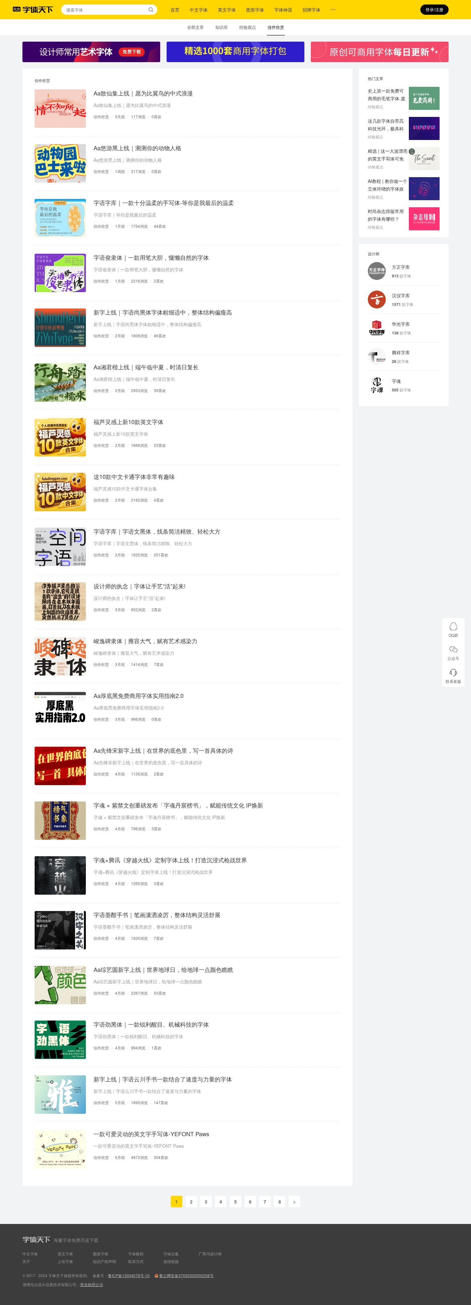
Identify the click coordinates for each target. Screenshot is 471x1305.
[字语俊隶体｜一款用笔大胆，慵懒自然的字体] (60, 273)
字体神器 (283, 9)
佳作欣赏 (276, 27)
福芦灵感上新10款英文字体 (128, 421)
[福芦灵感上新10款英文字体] (60, 437)
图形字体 (255, 9)
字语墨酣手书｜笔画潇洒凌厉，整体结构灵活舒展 (157, 914)
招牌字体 (311, 9)
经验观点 (247, 27)
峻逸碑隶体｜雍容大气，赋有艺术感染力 (145, 640)
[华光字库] (377, 328)
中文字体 (199, 9)
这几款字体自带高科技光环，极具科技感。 (386, 128)
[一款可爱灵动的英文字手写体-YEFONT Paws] (60, 1149)
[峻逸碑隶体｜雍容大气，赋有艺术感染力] (60, 656)
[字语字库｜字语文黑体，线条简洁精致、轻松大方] (60, 547)
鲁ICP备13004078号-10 (129, 1275)
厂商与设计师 (210, 1253)
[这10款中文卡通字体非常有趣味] (60, 492)
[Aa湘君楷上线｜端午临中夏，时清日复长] (60, 382)
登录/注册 (434, 9)
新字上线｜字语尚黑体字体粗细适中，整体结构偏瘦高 (163, 312)
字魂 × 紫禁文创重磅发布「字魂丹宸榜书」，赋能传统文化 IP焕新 (178, 805)
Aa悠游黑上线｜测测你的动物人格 (137, 148)
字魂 (396, 381)
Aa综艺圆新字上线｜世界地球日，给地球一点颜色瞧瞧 (163, 969)
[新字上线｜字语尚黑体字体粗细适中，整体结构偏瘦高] (60, 327)
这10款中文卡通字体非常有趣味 (134, 476)
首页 (174, 9)
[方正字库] (377, 271)
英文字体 (227, 9)
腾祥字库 (401, 352)
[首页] (37, 9)
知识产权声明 (104, 1261)
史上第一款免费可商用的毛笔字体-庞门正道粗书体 (386, 98)
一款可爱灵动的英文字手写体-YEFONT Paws (151, 1133)
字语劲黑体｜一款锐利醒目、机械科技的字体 (151, 1024)
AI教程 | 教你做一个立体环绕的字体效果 (387, 189)
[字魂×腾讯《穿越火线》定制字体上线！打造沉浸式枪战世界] (60, 875)
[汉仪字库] (377, 299)
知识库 (221, 27)
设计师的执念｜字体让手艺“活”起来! (140, 586)
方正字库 (401, 267)
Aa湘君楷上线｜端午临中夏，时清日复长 (146, 367)
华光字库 (401, 324)
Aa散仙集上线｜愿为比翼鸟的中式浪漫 (143, 93)
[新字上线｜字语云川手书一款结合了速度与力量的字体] (60, 1094)
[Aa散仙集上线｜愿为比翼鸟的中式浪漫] (60, 108)
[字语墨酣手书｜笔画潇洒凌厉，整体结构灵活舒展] (60, 930)
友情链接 (171, 1261)
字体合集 (171, 1253)
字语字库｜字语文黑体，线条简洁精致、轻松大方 (157, 531)
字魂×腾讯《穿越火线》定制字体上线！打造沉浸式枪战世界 (170, 860)
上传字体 (65, 1261)
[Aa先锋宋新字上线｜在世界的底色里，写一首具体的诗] (60, 766)
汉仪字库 (401, 295)
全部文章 (195, 27)
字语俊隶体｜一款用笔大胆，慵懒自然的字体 (151, 257)
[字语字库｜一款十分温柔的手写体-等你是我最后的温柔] (60, 218)
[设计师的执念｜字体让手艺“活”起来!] (60, 601)
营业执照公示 (91, 1284)
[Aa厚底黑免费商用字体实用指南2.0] (60, 711)
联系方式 (136, 1261)
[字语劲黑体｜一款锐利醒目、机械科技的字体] (60, 1040)
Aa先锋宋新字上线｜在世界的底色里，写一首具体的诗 (163, 750)
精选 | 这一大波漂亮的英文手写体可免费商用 (388, 158)
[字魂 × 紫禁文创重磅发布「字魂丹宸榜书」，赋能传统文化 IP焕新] (60, 820)
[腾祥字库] (377, 356)
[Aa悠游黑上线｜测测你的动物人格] (60, 163)
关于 (26, 1261)
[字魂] (377, 385)
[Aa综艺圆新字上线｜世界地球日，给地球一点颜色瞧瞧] (60, 985)
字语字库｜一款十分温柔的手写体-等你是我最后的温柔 (164, 202)
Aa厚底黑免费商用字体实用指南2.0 (139, 695)
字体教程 (136, 1253)
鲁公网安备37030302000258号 (186, 1275)
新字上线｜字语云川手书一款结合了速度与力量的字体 (163, 1079)
